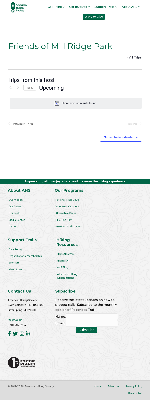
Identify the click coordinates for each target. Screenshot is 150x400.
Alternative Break (65, 213)
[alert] (76, 103)
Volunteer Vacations (67, 206)
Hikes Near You (66, 254)
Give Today (15, 249)
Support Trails (104, 7)
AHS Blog (62, 267)
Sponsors (14, 262)
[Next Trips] (18, 87)
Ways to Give (94, 16)
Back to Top (135, 393)
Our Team (15, 206)
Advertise (113, 386)
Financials (14, 213)
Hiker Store (15, 269)
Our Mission (16, 199)
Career (13, 226)
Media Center (17, 219)
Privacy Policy (134, 386)
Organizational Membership (25, 256)
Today (30, 87)
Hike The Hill (63, 219)
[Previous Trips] (10, 87)
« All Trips (134, 57)
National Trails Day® (67, 199)
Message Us (15, 319)
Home (97, 386)
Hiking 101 (63, 260)
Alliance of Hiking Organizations (67, 276)
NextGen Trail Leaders (68, 226)
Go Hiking (55, 7)
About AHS (129, 7)
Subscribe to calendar (118, 137)
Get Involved (78, 7)
